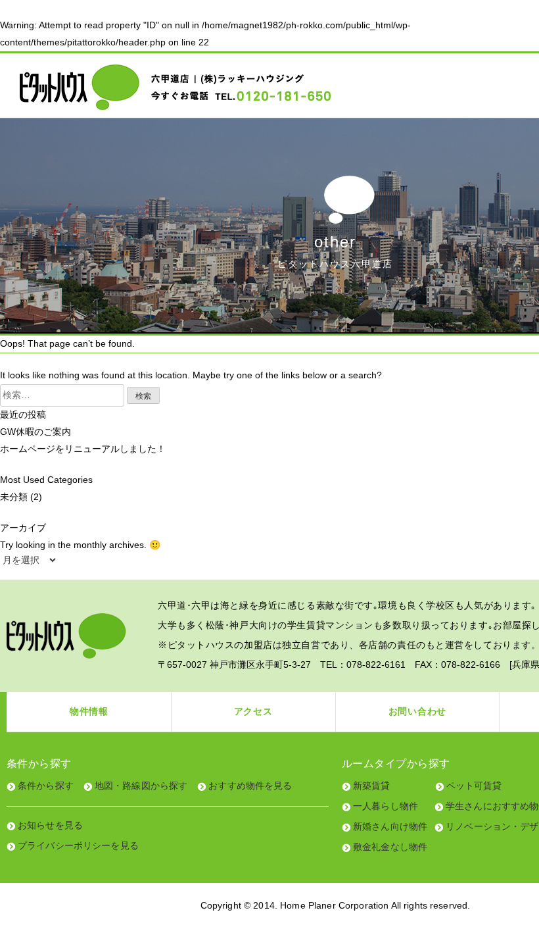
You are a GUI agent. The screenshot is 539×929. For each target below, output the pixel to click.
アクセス (253, 711)
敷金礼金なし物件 (390, 846)
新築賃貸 (371, 785)
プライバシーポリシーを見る (78, 845)
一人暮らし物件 (385, 806)
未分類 (14, 496)
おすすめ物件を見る (250, 785)
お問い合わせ (417, 711)
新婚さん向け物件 (390, 826)
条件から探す (46, 785)
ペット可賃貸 (474, 785)
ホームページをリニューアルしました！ (83, 448)
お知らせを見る (50, 825)
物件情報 (89, 711)
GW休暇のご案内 (35, 431)
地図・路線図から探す (141, 785)
